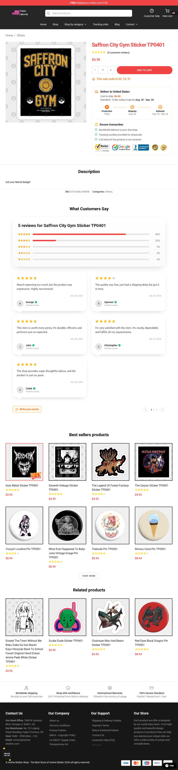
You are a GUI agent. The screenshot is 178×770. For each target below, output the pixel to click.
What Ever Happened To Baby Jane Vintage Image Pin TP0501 (67, 553)
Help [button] (172, 765)
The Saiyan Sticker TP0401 (151, 485)
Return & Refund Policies (105, 730)
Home (9, 35)
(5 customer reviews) (118, 52)
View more (89, 576)
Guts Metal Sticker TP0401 (22, 485)
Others (21, 35)
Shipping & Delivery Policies (106, 720)
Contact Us (98, 735)
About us (54, 720)
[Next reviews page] (162, 410)
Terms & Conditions (59, 725)
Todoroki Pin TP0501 (105, 549)
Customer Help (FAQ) (103, 740)
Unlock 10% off (7, 754)
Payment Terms (100, 725)
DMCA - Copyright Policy (62, 735)
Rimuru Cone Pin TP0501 (150, 549)
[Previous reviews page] (145, 410)
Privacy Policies (57, 730)
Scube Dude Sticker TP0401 (66, 640)
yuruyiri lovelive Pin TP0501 (23, 549)
